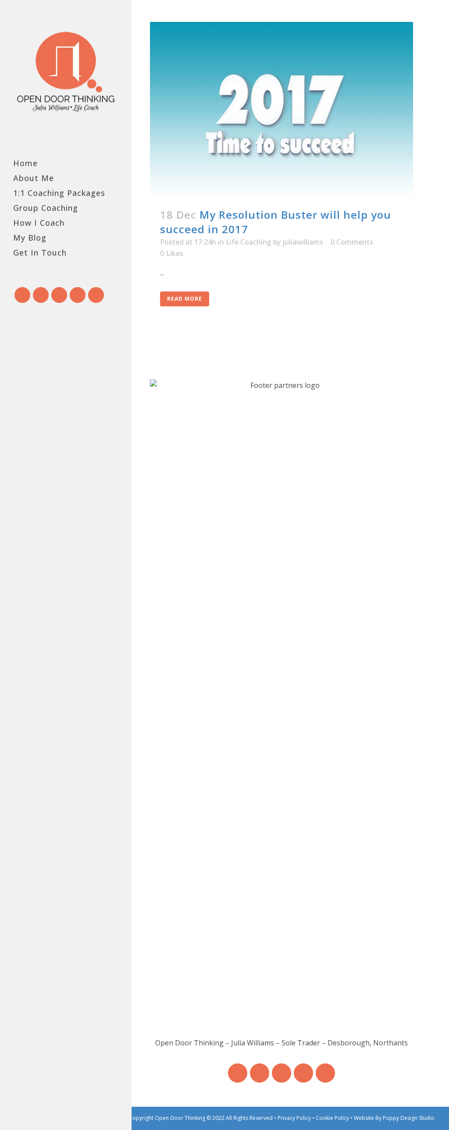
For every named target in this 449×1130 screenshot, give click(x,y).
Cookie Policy (333, 1118)
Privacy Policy (295, 1118)
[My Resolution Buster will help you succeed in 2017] (281, 109)
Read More (184, 298)
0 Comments (352, 242)
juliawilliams (302, 242)
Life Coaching (248, 242)
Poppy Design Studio (409, 1118)
